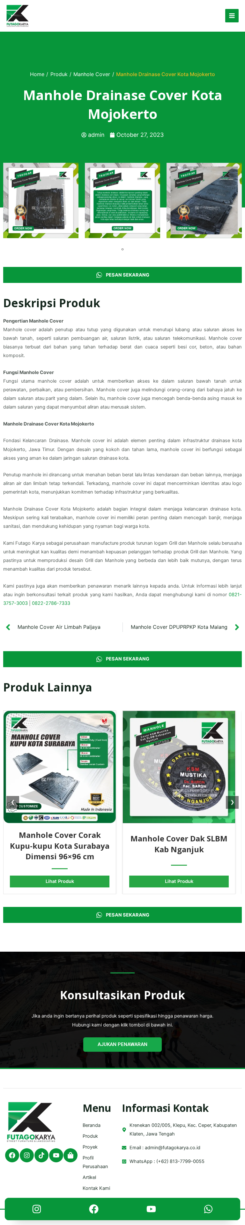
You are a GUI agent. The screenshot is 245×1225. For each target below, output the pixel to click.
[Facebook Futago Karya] (94, 1210)
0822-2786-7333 (51, 603)
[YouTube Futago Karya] (151, 1210)
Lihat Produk (60, 881)
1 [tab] (122, 249)
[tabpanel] (41, 200)
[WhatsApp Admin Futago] (208, 1210)
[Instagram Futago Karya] (36, 1210)
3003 (22, 603)
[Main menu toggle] (232, 15)
